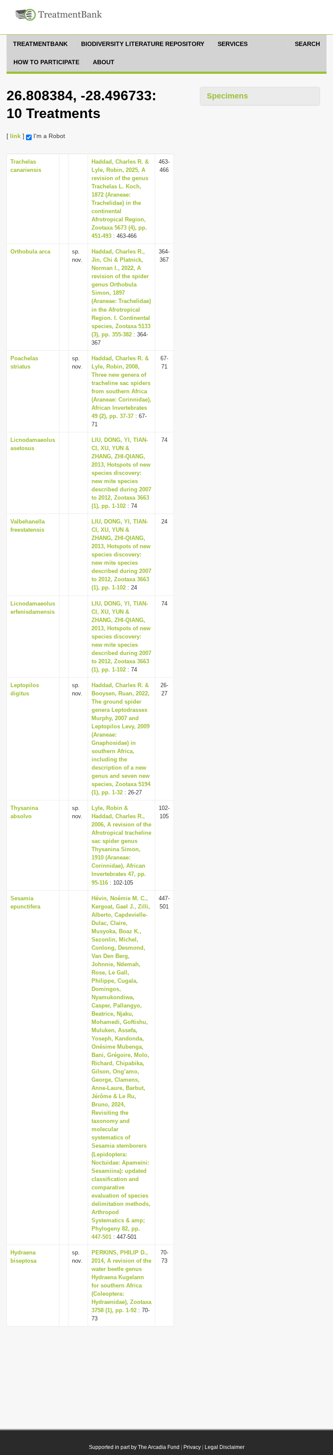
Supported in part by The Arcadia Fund (134, 1447)
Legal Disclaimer (225, 1447)
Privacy (192, 1447)
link (15, 135)
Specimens (227, 96)
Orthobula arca (30, 251)
